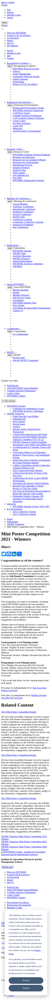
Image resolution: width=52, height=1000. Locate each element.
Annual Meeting (20, 204)
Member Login (14, 15)
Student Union (19, 170)
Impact (10, 40)
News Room (18, 305)
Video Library (19, 172)
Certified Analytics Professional (27, 115)
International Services (22, 165)
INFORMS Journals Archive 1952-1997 (31, 506)
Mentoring (17, 128)
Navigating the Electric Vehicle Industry (31, 483)
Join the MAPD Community (26, 360)
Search (10, 50)
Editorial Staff (19, 419)
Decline (26, 988)
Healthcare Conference (23, 212)
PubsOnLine (12, 385)
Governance (18, 300)
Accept (26, 980)
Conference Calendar (22, 219)
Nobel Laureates (20, 79)
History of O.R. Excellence (25, 84)
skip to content (7, 2)
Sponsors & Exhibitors (23, 224)
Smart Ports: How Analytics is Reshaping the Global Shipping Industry (31, 461)
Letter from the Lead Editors (26, 416)
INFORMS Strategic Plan (24, 303)
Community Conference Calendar (28, 222)
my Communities (20, 334)
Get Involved (13, 38)
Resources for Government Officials (29, 160)
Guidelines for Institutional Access (28, 408)
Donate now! (7, 867)
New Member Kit (21, 175)
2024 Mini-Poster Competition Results (18, 755)
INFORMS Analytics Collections (28, 264)
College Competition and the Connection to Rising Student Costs (31, 466)
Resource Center (15, 149)
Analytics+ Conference (23, 206)
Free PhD (17, 178)
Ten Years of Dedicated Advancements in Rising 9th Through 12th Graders (31, 492)
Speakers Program (21, 167)
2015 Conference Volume (24, 514)
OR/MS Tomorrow (21, 258)
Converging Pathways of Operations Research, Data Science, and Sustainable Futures (31, 455)
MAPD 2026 (19, 217)
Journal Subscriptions (22, 261)
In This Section (8, 401)
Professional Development (19, 102)
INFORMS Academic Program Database (31, 154)
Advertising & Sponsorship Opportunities (32, 308)
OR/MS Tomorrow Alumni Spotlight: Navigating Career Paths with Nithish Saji (32, 443)
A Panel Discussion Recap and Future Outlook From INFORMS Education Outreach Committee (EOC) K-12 (30, 437)
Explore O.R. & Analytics (19, 35)
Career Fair (18, 126)
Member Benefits (20, 290)
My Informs (12, 46)
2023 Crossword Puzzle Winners (28, 470)
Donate (10, 12)
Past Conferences (20, 227)
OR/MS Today (19, 253)
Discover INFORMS (16, 33)
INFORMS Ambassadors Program (28, 180)
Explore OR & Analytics (18, 874)
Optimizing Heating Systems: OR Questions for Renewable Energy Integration (28, 499)
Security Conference (22, 214)
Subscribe (11, 504)
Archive (16, 426)
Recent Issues (19, 424)
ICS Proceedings (14, 509)
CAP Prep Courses (21, 113)
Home (10, 519)
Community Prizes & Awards (26, 76)
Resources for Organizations (26, 162)
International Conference (24, 209)
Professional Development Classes (28, 108)
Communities (13, 328)
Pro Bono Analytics (22, 123)
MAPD (10, 352)
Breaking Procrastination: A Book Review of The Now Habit (28, 487)
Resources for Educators (24, 157)
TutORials (17, 266)
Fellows (16, 71)
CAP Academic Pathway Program (28, 118)
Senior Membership (22, 74)
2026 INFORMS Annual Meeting (22, 388)
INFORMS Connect (16, 396)
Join (9, 10)
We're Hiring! (19, 421)
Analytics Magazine (22, 256)
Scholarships (18, 81)
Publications (13, 245)
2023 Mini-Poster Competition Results (18, 798)
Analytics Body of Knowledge (27, 131)
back (10, 66)
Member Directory (21, 295)
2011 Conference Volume (24, 511)
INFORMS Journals (22, 251)
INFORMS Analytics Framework (28, 110)
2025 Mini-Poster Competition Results (18, 712)
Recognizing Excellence (18, 63)
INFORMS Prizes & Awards (26, 69)
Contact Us (18, 310)
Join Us (10, 43)
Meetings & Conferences (18, 198)
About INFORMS (15, 284)
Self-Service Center (21, 297)
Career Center (19, 121)
